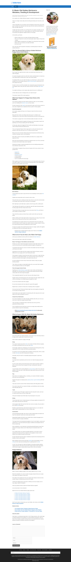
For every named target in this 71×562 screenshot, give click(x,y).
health (24, 105)
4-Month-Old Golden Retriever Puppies (22, 495)
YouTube (20, 549)
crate (39, 441)
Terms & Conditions (45, 549)
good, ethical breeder (32, 81)
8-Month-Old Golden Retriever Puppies (22, 499)
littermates (18, 352)
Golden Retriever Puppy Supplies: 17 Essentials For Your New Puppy (28, 511)
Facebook (24, 549)
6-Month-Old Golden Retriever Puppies (22, 498)
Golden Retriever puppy (22, 270)
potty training (32, 368)
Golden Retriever (37, 236)
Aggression (17, 152)
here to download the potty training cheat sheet (26, 310)
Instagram (27, 549)
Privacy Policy (39, 549)
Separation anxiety (18, 154)
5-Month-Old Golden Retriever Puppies (22, 497)
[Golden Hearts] (16, 2)
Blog (15, 6)
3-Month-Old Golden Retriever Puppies (22, 494)
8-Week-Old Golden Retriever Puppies (22, 493)
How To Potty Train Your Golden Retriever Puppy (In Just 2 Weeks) (28, 509)
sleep (32, 345)
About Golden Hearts (33, 549)
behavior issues (25, 102)
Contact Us (50, 549)
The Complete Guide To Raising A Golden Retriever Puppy (26, 508)
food (18, 405)
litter (26, 343)
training (30, 440)
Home (12, 6)
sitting (13, 441)
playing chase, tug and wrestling (34, 379)
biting (37, 210)
